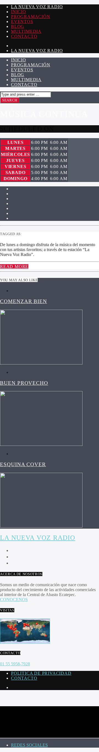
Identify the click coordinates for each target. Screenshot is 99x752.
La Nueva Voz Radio (37, 6)
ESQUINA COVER (23, 464)
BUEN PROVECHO (24, 383)
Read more (14, 266)
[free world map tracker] (25, 642)
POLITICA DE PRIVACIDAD (41, 673)
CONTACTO (24, 36)
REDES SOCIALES (29, 745)
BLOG (17, 26)
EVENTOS (22, 21)
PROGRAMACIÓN (30, 16)
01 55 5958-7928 (15, 664)
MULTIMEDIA (26, 31)
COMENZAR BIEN (23, 301)
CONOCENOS (14, 599)
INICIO (18, 11)
